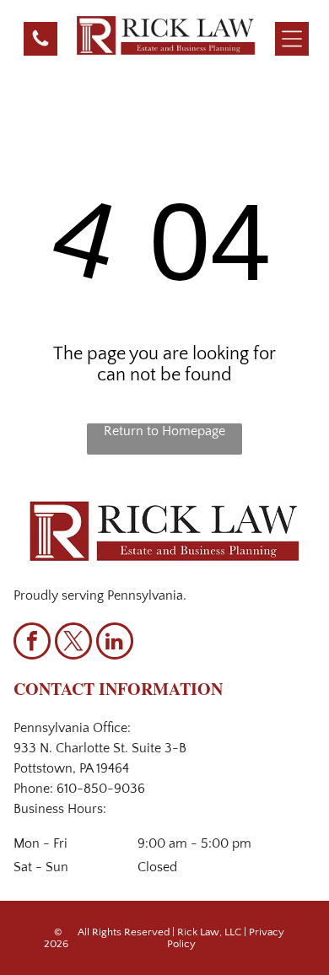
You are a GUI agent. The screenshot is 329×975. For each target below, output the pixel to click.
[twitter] (73, 643)
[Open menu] (292, 39)
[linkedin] (114, 643)
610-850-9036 (101, 788)
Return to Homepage (164, 431)
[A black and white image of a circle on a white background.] (40, 44)
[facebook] (32, 643)
